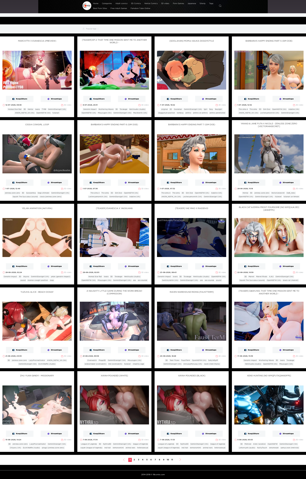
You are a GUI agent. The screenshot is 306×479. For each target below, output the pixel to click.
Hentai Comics (151, 3)
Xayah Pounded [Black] (191, 376)
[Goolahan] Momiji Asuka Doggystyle (191, 41)
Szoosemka (31, 193)
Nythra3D (107, 444)
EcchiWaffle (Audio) (46, 364)
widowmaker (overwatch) (95, 364)
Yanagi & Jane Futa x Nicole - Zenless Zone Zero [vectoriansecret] (269, 125)
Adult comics (121, 3)
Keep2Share (21, 99)
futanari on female (291, 196)
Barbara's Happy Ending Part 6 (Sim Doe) (114, 125)
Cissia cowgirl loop (37, 125)
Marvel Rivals (261, 276)
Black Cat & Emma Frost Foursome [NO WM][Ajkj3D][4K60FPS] (269, 209)
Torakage (123, 109)
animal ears (130, 448)
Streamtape (56, 99)
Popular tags (91, 29)
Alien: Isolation (259, 444)
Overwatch (92, 360)
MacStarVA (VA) (140, 113)
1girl (205, 109)
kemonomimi (118, 448)
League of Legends (89, 444)
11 (172, 460)
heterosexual (142, 448)
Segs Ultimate (43, 193)
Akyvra (26, 276)
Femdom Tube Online (140, 8)
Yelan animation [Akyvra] (37, 208)
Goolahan (178, 109)
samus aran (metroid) (290, 448)
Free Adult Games (119, 8)
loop (52, 280)
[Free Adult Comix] (86, 5)
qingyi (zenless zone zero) (53, 448)
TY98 (44, 109)
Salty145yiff (213, 360)
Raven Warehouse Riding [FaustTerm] (191, 292)
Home (95, 3)
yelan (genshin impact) (60, 276)
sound (23, 280)
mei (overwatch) (115, 364)
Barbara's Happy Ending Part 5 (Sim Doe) (269, 41)
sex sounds (142, 280)
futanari (55, 113)
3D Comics (136, 3)
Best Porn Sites (100, 8)
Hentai (30, 109)
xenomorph (274, 448)
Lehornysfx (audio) (247, 448)
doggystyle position (166, 113)
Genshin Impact (90, 109)
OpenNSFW (273, 444)
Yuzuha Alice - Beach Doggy (37, 292)
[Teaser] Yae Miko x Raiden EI (191, 208)
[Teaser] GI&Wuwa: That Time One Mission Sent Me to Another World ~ (269, 292)
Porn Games (178, 3)
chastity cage (138, 364)
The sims (253, 109)
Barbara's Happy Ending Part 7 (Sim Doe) (191, 125)
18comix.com (159, 474)
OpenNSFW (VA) (43, 113)
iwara (37, 109)
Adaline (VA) (293, 109)
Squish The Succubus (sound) (25, 196)
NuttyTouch (262, 448)
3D (25, 109)
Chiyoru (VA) (15, 448)
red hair (107, 448)
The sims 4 (243, 109)
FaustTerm (185, 360)
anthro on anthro (200, 113)
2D (171, 109)
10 (168, 460)
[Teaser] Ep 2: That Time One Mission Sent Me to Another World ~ (114, 41)
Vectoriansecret (278, 193)
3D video (165, 3)
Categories (107, 3)
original (164, 109)
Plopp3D (102, 360)
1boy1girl (218, 109)
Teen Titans (174, 360)
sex (134, 280)
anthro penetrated (217, 113)
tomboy (180, 113)
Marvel (251, 276)
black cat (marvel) (290, 280)
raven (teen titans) (212, 364)
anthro (188, 113)
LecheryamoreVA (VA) (269, 113)
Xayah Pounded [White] (114, 376)
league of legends (140, 444)
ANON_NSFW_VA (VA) (24, 113)
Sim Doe (266, 109)
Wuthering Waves (106, 109)
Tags (211, 3)
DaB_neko (291, 193)
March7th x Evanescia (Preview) (37, 41)
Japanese (192, 3)
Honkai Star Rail (15, 109)
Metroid (248, 444)
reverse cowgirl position (38, 280)
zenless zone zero (12, 193)
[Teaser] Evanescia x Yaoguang (114, 208)
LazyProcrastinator (37, 360)
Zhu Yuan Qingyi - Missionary (37, 376)
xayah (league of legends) (91, 448)
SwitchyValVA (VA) (170, 280)
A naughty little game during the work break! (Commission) (114, 292)
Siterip (203, 3)
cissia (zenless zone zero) (50, 196)
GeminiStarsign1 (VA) (57, 109)
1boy (211, 109)
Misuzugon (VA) (105, 113)
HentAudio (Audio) (137, 109)
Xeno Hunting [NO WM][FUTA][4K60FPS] (269, 376)
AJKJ (271, 276)
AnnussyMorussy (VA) (192, 364)
